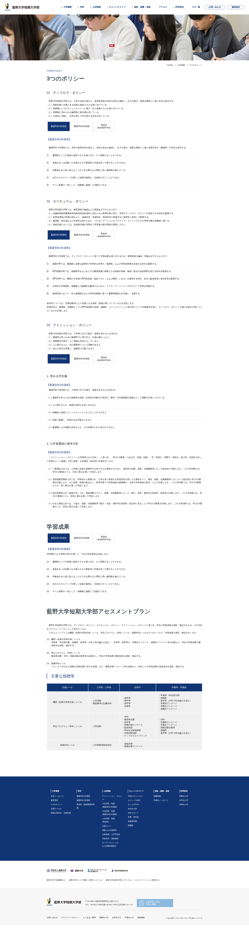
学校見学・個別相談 (110, 855)
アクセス (163, 7)
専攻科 (104, 143)
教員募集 (141, 934)
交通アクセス (56, 825)
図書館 (130, 842)
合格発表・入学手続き (111, 851)
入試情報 (107, 808)
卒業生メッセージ (161, 817)
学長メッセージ (57, 813)
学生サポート (133, 830)
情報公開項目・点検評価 (61, 830)
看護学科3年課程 (83, 813)
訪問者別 (184, 808)
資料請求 (236, 7)
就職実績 (157, 813)
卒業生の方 (183, 821)
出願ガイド (106, 843)
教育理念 (54, 817)
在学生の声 (132, 825)
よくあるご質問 (89, 934)
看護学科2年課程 (82, 143)
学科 (79, 808)
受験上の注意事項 (109, 847)
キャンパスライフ (136, 808)
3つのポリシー (57, 821)
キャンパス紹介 (134, 817)
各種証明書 (132, 838)
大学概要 (181, 82)
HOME (170, 82)
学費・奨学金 (133, 834)
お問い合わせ (215, 7)
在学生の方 (183, 817)
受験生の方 (183, 813)
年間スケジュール (135, 813)
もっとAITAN (133, 821)
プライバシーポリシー (70, 934)
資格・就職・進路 (162, 808)
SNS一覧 (196, 7)
